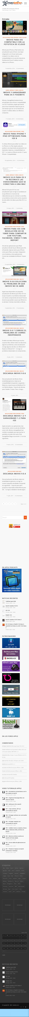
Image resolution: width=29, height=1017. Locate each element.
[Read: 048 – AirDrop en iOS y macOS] (3, 804)
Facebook (18, 870)
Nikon (15, 883)
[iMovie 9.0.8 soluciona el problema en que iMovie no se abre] (14, 271)
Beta (9, 870)
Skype (9, 889)
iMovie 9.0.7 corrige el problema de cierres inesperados (14, 332)
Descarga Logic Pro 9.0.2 (18, 746)
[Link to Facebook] (23, 1007)
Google (4, 875)
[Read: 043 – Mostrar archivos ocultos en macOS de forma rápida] (3, 836)
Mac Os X (17, 881)
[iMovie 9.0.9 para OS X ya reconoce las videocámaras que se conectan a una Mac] (14, 169)
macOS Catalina (13, 774)
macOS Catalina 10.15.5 (12, 606)
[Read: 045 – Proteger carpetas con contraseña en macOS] (3, 822)
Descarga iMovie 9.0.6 (14, 373)
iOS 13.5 (8, 610)
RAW (16, 886)
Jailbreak (15, 878)
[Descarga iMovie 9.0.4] (14, 460)
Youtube (23, 891)
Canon (13, 870)
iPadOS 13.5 (9, 615)
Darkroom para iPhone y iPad (16, 767)
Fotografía (11, 873)
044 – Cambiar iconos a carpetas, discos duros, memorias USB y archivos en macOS (16, 829)
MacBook (5, 881)
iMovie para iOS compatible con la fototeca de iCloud (14, 42)
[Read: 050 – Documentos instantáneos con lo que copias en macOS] (3, 792)
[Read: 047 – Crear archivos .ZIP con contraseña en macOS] (3, 809)
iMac (12, 875)
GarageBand (22, 873)
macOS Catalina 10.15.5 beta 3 (13, 619)
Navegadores (10, 883)
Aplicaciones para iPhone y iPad (12, 37)
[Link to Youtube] (26, 1007)
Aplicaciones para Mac (12, 279)
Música (4, 883)
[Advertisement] (14, 547)
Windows (18, 891)
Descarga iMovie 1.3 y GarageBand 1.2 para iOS (14, 418)
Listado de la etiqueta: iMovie (10, 8)
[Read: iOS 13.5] (3, 611)
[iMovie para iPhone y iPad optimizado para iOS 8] (14, 125)
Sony (20, 889)
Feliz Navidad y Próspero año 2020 (15, 760)
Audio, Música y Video (12, 90)
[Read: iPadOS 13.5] (3, 615)
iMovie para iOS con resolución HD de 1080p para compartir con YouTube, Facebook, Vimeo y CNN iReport (14, 234)
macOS (21, 90)
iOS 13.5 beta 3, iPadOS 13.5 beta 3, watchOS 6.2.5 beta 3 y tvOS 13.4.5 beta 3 (16, 625)
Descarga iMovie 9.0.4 (14, 473)
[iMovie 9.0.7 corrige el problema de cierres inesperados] (14, 320)
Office (19, 883)
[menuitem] (21, 3)
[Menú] (25, 3)
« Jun (3, 955)
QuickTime (11, 886)
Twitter (10, 891)
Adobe (7, 868)
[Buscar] (21, 3)
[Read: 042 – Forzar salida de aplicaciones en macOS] (3, 843)
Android (16, 868)
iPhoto (21, 875)
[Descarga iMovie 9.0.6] (14, 364)
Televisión (5, 891)
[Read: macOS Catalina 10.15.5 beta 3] (3, 620)
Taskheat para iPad (11, 601)
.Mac (4, 868)
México (21, 881)
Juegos (19, 878)
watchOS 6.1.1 (11, 764)
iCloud (24, 37)
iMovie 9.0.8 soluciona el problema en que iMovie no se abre (14, 283)
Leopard (24, 878)
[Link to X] (21, 1007)
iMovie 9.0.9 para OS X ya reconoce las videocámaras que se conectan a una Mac (14, 180)
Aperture (21, 868)
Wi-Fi (14, 891)
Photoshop (5, 886)
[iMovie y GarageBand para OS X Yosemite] (14, 80)
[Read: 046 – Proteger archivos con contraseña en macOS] (3, 815)
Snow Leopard (15, 889)
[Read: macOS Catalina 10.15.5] (3, 606)
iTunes (10, 878)
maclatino (4, 767)
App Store (5, 870)
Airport (11, 868)
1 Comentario (19, 208)
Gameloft (16, 873)
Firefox (22, 870)
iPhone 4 (16, 875)
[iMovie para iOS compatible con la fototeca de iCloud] (14, 28)
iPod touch (5, 878)
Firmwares (5, 873)
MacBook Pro (11, 881)
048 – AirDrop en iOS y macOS (13, 804)
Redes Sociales (21, 886)
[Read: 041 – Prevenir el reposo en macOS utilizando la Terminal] (3, 849)
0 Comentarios (20, 68)
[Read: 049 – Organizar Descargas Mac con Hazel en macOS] (3, 798)
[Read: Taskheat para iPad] (3, 602)
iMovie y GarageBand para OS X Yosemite (14, 93)
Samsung (5, 889)
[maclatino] (12, 3)
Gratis (8, 875)
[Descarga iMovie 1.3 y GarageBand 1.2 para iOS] (14, 404)
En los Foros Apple (10, 736)
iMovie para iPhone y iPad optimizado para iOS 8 (14, 136)
